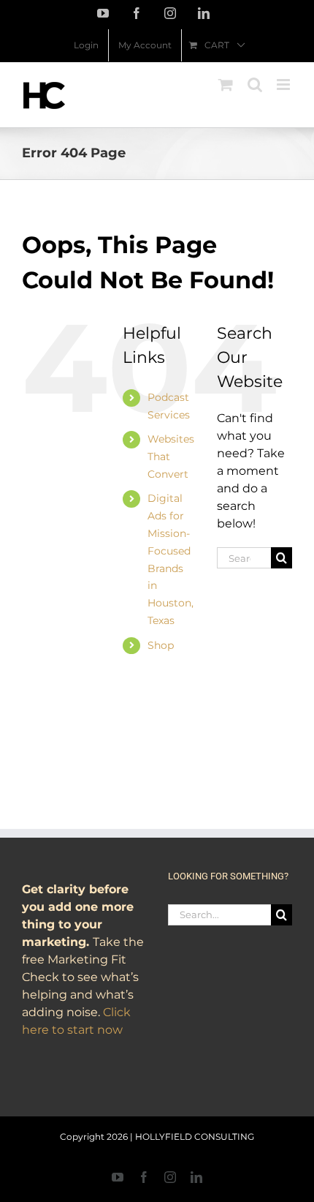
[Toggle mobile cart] (225, 84)
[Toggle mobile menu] (284, 84)
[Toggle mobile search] (255, 84)
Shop (161, 645)
